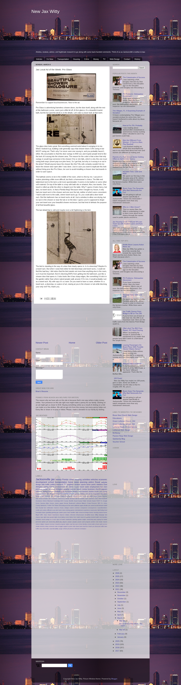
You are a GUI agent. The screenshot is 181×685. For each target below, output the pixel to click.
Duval (97, 482)
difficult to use (51, 510)
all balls (85, 505)
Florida (65, 479)
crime (71, 479)
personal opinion (41, 522)
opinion (80, 519)
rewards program (60, 524)
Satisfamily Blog (119, 439)
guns (62, 491)
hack (68, 512)
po (88, 496)
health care (98, 491)
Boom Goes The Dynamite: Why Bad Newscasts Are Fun (133, 190)
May (119, 611)
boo (45, 508)
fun (101, 487)
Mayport (52, 494)
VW (60, 505)
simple (38, 526)
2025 (117, 576)
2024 (117, 580)
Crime (86, 59)
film (66, 496)
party (95, 519)
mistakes (38, 519)
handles (73, 512)
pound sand (81, 522)
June (119, 608)
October (120, 599)
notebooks (69, 519)
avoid (96, 505)
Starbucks (43, 505)
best (37, 508)
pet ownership (50, 522)
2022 (117, 586)
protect (93, 522)
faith (99, 510)
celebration (50, 508)
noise (80, 496)
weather (66, 489)
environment (60, 487)
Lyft (89, 494)
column (72, 508)
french (70, 496)
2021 (96, 498)
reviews (77, 484)
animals (71, 494)
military (82, 494)
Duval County (97, 496)
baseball (38, 494)
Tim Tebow (55, 505)
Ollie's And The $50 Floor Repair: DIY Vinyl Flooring (133, 329)
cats (49, 498)
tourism (85, 491)
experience (86, 510)
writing (46, 487)
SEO (99, 503)
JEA (48, 494)
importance (55, 515)
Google (105, 501)
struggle (60, 526)
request (47, 524)
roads (76, 487)
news (76, 482)
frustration (39, 512)
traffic (47, 484)
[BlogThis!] (48, 298)
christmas (54, 498)
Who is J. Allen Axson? (131, 207)
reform (38, 524)
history (52, 487)
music (44, 494)
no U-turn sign (54, 519)
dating (45, 491)
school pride (91, 524)
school (51, 482)
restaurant (59, 494)
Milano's (84, 503)
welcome (77, 528)
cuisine (44, 510)
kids (43, 484)
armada (45, 498)
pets (43, 496)
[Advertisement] (90, 32)
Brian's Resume (42, 391)
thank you (91, 526)
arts (89, 505)
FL (101, 501)
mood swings (46, 519)
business (91, 489)
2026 (117, 573)
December (121, 592)
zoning (105, 491)
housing (78, 479)
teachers (85, 526)
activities (86, 479)
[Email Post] (41, 298)
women (73, 489)
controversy (61, 498)
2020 (117, 641)
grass (65, 512)
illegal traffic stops (41, 515)
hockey (75, 496)
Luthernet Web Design (121, 430)
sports (83, 484)
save (76, 524)
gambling (48, 512)
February (121, 634)
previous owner (42, 489)
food (106, 510)
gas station (59, 512)
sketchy (42, 526)
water (87, 487)
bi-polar (41, 508)
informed (72, 515)
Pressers (94, 503)
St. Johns (70, 487)
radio (91, 496)
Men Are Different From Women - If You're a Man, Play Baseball (133, 142)
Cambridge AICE (58, 501)
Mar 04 (122, 630)
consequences (92, 508)
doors (64, 510)
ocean (84, 496)
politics (53, 484)
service (105, 524)
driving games (70, 510)
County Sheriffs (68, 501)
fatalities (91, 491)
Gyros (38, 503)
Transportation (63, 59)
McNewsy (116, 433)
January (120, 637)
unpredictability (53, 528)
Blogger (114, 679)
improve (62, 515)
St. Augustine (95, 494)
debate (67, 498)
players (65, 522)
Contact (127, 59)
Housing (76, 59)
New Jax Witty (45, 11)
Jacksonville (43, 479)
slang (46, 526)
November (121, 595)
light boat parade (49, 517)
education (103, 494)
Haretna (42, 503)
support (65, 526)
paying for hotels (102, 519)
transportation (61, 482)
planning (83, 482)
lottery (71, 517)
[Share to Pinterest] (55, 298)
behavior (101, 505)
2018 (117, 647)
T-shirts (49, 505)
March (120, 618)
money (59, 479)
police (91, 482)
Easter (94, 501)
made (78, 517)
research (59, 484)
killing (96, 515)
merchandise (103, 517)
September (121, 602)
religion (42, 524)
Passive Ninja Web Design (123, 436)
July (119, 605)
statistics (99, 484)
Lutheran (78, 503)
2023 (117, 583)
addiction (77, 505)
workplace (83, 528)
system (70, 526)
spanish (47, 496)
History (137, 59)
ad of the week (69, 505)
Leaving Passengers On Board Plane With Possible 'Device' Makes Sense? (133, 347)
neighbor (70, 484)
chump (61, 508)
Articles (39, 59)
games (77, 494)
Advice (45, 501)
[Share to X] (50, 298)
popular (74, 522)
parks (93, 484)
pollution (39, 491)
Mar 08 (122, 621)
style (86, 498)
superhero (91, 498)
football (57, 491)
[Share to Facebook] (52, 298)
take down (76, 526)
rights (67, 524)
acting (63, 505)
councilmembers (102, 508)
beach (79, 489)
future (44, 512)
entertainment (79, 510)
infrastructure (80, 515)
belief (105, 505)
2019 (117, 644)
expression (93, 510)
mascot (82, 517)
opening (74, 519)
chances (56, 508)
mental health (95, 517)
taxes (88, 484)
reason (105, 522)
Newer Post (42, 342)
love (75, 517)
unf (86, 494)
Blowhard (50, 501)
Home (72, 342)
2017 (117, 651)
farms (63, 496)
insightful (87, 515)
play (60, 522)
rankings (52, 489)
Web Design (115, 59)
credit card (39, 510)
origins (84, 519)
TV (104, 59)
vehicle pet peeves (68, 528)
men (105, 487)
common (77, 508)
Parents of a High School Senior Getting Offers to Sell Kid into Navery (128, 158)
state (56, 526)
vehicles (94, 479)
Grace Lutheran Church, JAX (124, 421)
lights (56, 517)
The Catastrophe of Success (134, 77)
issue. (92, 515)
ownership (90, 519)
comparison (83, 508)
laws (42, 517)
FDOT (98, 501)
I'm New (50, 59)
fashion (51, 491)
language (101, 515)
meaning (87, 517)
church (98, 489)
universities (45, 528)
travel (82, 487)
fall (76, 498)
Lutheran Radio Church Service (125, 427)
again (81, 505)
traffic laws (104, 526)
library (75, 491)
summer (66, 494)
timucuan (97, 526)
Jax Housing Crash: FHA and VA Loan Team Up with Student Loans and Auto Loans (128, 224)
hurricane (68, 491)
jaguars (104, 489)
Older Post (101, 342)
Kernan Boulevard (69, 503)
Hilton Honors (50, 503)
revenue (52, 524)
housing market (98, 512)
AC (52, 496)
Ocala (89, 503)
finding (102, 510)
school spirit (98, 524)
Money (96, 59)
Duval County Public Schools (82, 501)
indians (67, 515)
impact (50, 515)
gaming (54, 512)
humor (105, 512)
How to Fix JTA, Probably (132, 125)
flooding (38, 496)
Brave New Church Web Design (125, 415)
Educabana (117, 418)
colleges (66, 508)
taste (81, 526)
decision (72, 498)
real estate (99, 522)
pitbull (57, 522)
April (119, 615)
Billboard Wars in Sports (132, 364)
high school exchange (82, 512)
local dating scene (63, 517)
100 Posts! (118, 378)
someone (51, 526)
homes (91, 512)
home (70, 482)
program (87, 522)
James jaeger (59, 503)
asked (93, 505)
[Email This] (45, 298)
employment (94, 487)
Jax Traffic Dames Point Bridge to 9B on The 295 (132, 312)
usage (60, 528)
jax (53, 479)
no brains (62, 519)
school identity (82, 524)
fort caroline (81, 498)
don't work (59, 510)
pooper (70, 522)
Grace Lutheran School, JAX (124, 424)
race (80, 491)
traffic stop (39, 528)
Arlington (59, 489)
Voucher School (119, 442)
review (84, 489)
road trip (72, 524)
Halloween (57, 496)
